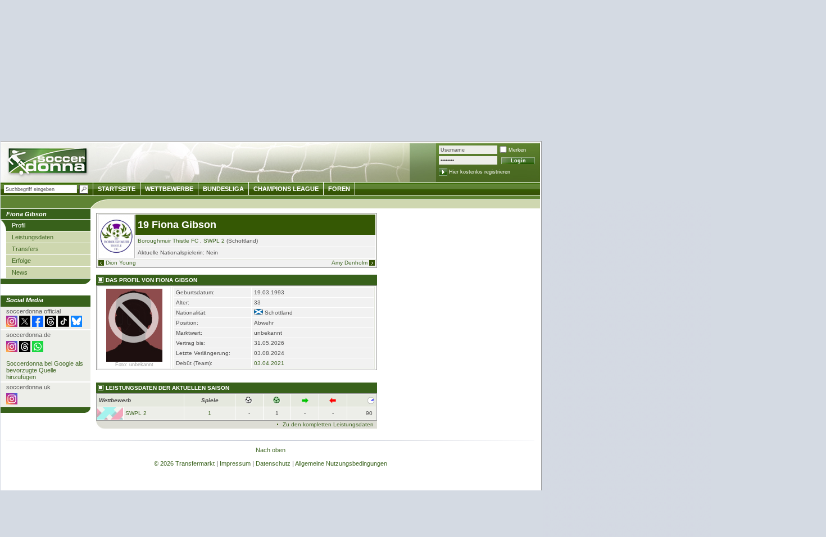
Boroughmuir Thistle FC (168, 241)
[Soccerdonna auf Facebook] (37, 324)
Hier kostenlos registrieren (479, 172)
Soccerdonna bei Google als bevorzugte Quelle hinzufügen (44, 370)
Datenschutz (273, 463)
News (20, 272)
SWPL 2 (214, 241)
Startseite (116, 188)
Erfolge (21, 260)
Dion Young (121, 263)
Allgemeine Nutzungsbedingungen (341, 463)
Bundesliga (223, 188)
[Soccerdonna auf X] (24, 324)
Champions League (286, 188)
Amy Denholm (349, 263)
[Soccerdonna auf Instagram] (11, 324)
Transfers (25, 248)
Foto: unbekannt (134, 364)
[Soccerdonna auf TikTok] (63, 324)
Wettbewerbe (169, 188)
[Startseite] (48, 163)
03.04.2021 (269, 363)
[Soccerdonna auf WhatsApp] (37, 350)
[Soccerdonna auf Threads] (50, 324)
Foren (339, 188)
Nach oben (270, 450)
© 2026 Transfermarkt (184, 463)
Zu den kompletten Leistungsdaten (328, 424)
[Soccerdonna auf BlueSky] (76, 324)
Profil (18, 225)
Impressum (235, 463)
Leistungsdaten (32, 237)
